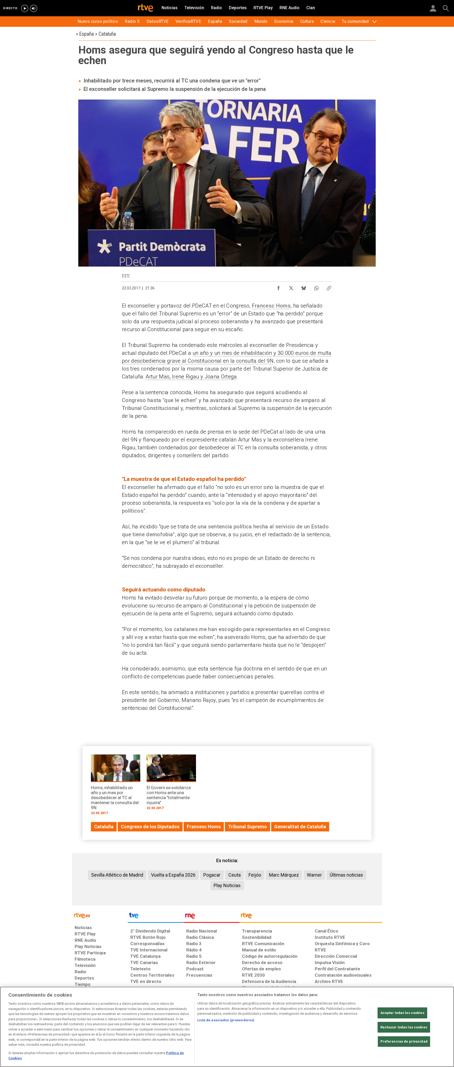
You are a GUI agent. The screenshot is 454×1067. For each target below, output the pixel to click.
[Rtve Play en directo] (24, 8)
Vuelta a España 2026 (173, 875)
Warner (314, 875)
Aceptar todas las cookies (402, 1013)
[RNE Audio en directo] (33, 8)
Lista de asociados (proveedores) (225, 1020)
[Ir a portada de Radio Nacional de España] (211, 917)
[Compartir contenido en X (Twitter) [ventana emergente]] (291, 287)
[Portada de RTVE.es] (145, 8)
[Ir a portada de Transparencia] (310, 917)
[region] (227, 1027)
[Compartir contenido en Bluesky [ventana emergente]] (303, 287)
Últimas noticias (346, 875)
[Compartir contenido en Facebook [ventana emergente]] (278, 287)
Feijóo (255, 875)
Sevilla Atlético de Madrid (117, 875)
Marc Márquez (284, 875)
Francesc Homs (271, 306)
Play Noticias (227, 885)
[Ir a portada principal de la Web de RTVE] (100, 915)
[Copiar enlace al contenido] (329, 287)
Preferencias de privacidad (403, 1041)
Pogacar (211, 875)
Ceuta (234, 875)
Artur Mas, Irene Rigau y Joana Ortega (191, 376)
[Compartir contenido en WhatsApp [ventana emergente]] (316, 287)
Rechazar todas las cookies (403, 1027)
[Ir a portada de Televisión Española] (155, 917)
